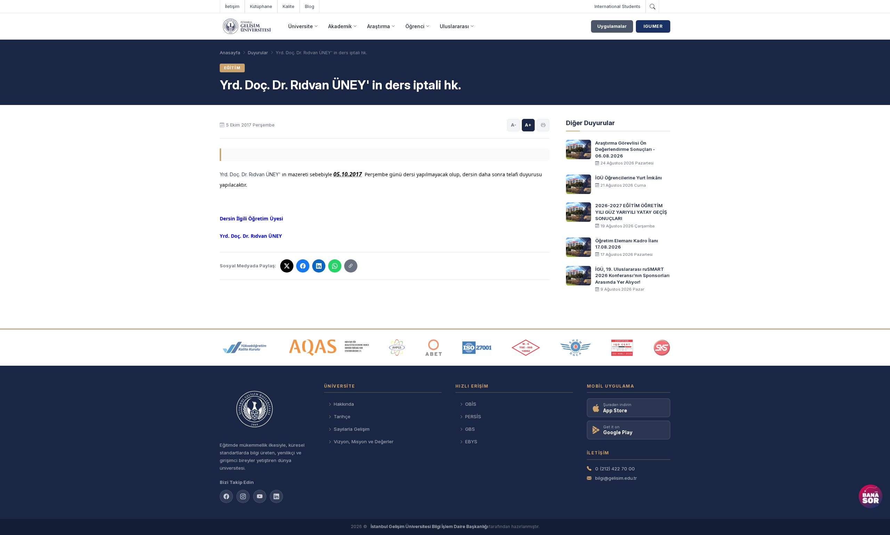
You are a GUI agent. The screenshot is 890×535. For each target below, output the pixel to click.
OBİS (470, 404)
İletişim (232, 6)
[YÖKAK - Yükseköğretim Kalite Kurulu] (244, 347)
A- (513, 125)
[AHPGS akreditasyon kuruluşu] (397, 347)
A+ (528, 125)
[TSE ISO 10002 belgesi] (525, 347)
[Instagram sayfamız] (243, 496)
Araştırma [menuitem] (378, 26)
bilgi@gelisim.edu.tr (616, 478)
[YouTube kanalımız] (259, 496)
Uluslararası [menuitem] (454, 26)
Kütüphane (261, 6)
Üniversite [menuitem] (300, 26)
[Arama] (652, 6)
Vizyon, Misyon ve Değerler (364, 441)
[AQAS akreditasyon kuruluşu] (329, 347)
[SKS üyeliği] (662, 347)
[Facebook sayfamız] (226, 496)
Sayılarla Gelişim (352, 429)
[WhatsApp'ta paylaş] (334, 266)
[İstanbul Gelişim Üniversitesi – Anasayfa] (247, 26)
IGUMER (653, 26)
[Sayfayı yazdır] (543, 125)
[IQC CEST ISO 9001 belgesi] (622, 347)
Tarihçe (342, 416)
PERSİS (473, 416)
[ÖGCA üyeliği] (575, 347)
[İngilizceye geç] (664, 6)
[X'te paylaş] (286, 266)
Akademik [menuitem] (340, 26)
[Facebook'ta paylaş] (302, 266)
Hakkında (344, 404)
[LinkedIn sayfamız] (276, 496)
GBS (470, 429)
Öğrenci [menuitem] (414, 26)
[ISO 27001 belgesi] (476, 347)
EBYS (471, 441)
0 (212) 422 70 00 (615, 468)
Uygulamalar (612, 26)
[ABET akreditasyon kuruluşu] (433, 347)
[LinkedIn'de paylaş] (318, 266)
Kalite (288, 6)
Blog (309, 6)
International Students (617, 6)
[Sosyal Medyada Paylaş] (350, 266)
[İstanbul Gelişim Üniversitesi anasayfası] (265, 410)
